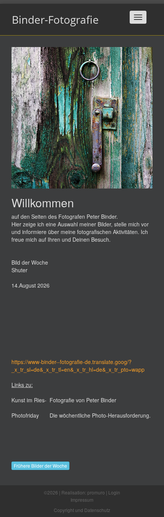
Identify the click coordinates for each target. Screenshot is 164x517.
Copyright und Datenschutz (82, 510)
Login (114, 492)
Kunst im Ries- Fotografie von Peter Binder (63, 400)
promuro (96, 492)
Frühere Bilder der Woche (40, 465)
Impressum (82, 499)
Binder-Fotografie (55, 19)
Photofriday (25, 415)
